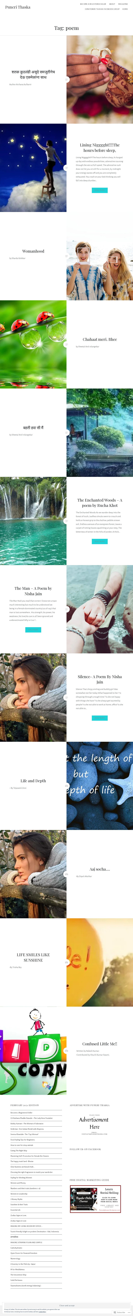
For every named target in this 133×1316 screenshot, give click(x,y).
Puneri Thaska (17, 7)
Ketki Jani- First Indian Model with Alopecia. (27, 1129)
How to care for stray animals (22, 1145)
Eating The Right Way (19, 1151)
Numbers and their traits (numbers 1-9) (25, 1188)
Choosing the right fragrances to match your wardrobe (31, 1172)
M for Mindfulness (18, 1269)
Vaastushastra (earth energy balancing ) (26, 1286)
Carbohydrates (16, 1248)
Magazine (123, 4)
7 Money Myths (16, 1199)
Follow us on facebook (85, 1149)
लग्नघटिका (14, 1237)
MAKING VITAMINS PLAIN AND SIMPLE (26, 1242)
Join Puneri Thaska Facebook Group (102, 9)
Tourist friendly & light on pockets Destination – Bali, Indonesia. (35, 1232)
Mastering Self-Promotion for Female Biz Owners (30, 1156)
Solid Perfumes (16, 1280)
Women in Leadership (19, 1194)
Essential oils (15, 1210)
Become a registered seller (93, 4)
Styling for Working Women (21, 1178)
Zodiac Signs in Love (18, 1221)
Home (125, 9)
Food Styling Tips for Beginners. (23, 1140)
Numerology (15, 1259)
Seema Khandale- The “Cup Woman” (24, 1134)
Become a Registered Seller (21, 1113)
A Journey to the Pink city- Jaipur (23, 1264)
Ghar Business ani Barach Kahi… (23, 1167)
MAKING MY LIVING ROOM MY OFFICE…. (27, 1226)
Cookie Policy (42, 1312)
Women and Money (18, 1183)
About (112, 4)
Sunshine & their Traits (19, 1205)
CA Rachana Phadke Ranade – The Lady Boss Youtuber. (32, 1118)
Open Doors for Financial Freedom (24, 1253)
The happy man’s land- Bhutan (22, 1161)
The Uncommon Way (18, 1275)
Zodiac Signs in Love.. (19, 1215)
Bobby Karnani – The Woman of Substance (27, 1124)
